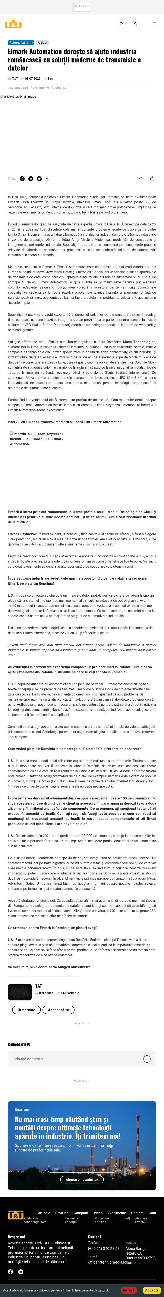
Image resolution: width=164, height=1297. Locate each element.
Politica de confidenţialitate (34, 1220)
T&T (38, 986)
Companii (81, 1213)
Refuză (129, 1290)
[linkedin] (30, 178)
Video (98, 1213)
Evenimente (117, 1213)
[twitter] (39, 178)
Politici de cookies (102, 1220)
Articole (44, 1213)
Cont (152, 1213)
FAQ (127, 1218)
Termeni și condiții (72, 1220)
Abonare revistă (141, 1220)
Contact (137, 1213)
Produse (62, 1213)
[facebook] (22, 178)
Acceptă (152, 1290)
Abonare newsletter (82, 1180)
